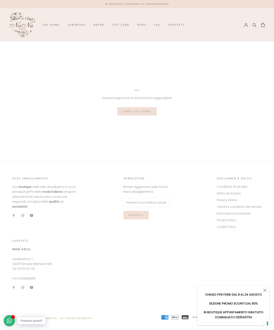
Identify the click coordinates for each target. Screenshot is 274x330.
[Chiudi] (265, 290)
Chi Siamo (51, 24)
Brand (99, 24)
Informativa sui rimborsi (233, 213)
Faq (157, 24)
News (141, 24)
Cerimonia (77, 24)
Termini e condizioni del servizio (239, 207)
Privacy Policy (226, 220)
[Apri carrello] (263, 25)
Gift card (120, 24)
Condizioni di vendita (232, 187)
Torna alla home (137, 111)
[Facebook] (13, 215)
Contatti (176, 24)
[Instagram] (22, 215)
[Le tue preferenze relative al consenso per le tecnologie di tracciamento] (267, 323)
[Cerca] (254, 25)
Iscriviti (136, 215)
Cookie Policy (226, 227)
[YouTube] (31, 215)
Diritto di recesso (229, 193)
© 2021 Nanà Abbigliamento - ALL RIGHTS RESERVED (53, 318)
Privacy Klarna (227, 200)
